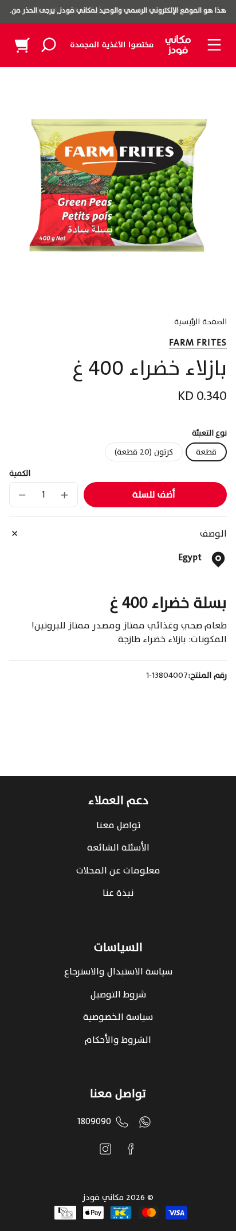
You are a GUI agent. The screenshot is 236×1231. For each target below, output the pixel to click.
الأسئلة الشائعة (118, 847)
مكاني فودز (103, 1197)
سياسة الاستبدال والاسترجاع (118, 971)
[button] (48, 44)
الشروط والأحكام (118, 1039)
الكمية (19, 473)
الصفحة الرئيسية (200, 323)
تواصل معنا (118, 825)
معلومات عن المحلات (118, 870)
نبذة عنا (118, 893)
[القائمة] (214, 44)
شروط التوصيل (118, 994)
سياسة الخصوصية (118, 1016)
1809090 (94, 1121)
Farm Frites (198, 342)
